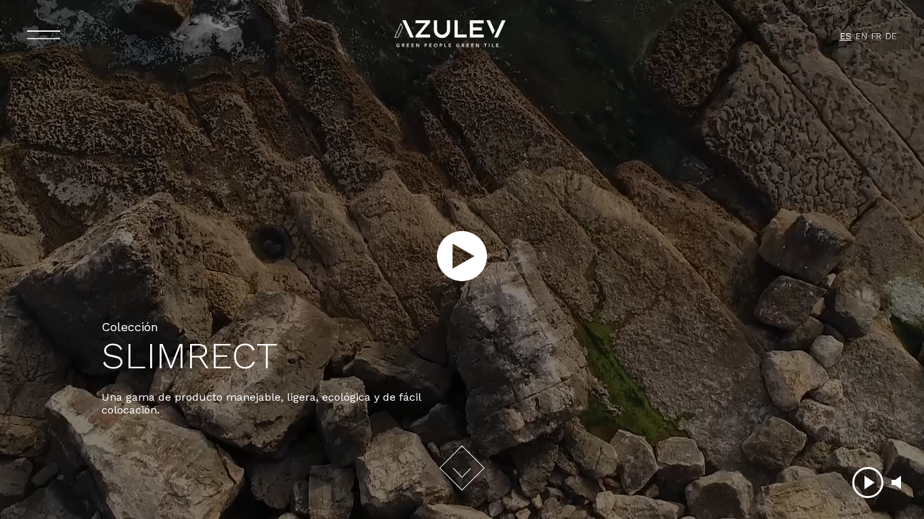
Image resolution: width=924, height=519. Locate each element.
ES (845, 36)
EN (861, 36)
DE (891, 36)
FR (876, 36)
